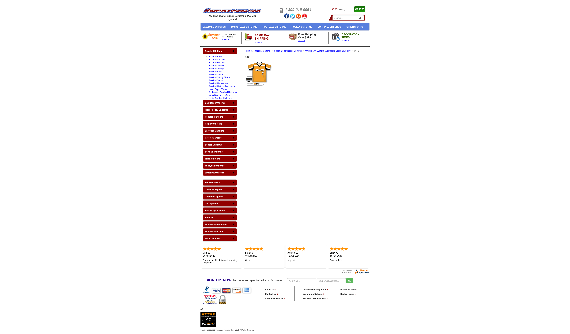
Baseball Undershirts (218, 83)
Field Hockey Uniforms (216, 109)
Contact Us (271, 293)
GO (350, 280)
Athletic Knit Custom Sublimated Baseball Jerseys (328, 50)
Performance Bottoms (216, 224)
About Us (270, 289)
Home (249, 50)
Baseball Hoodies (217, 62)
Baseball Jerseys (216, 68)
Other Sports (354, 26)
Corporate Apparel (214, 196)
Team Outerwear (213, 238)
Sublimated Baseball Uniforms (223, 92)
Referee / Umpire (213, 137)
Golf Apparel (211, 203)
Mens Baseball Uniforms (220, 95)
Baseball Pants (216, 71)
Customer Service (274, 298)
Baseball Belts (215, 56)
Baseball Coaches (217, 59)
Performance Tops (214, 231)
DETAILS (225, 39)
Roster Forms (347, 293)
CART (358, 9)
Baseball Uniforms (214, 26)
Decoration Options (313, 293)
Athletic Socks (212, 182)
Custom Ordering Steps (315, 289)
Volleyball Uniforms (215, 165)
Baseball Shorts (216, 74)
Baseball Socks (216, 80)
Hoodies (209, 217)
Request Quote (348, 289)
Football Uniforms (274, 26)
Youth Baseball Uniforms (220, 98)
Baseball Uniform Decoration (222, 86)
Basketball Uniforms (244, 26)
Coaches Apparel (213, 189)
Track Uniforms (212, 158)
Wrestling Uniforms (214, 172)
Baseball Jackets (216, 65)
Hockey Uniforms (302, 26)
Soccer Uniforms (213, 144)
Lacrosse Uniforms (214, 130)
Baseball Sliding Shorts (219, 77)
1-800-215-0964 (298, 9)
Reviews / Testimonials (314, 298)
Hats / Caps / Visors (218, 89)
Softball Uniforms (329, 26)
